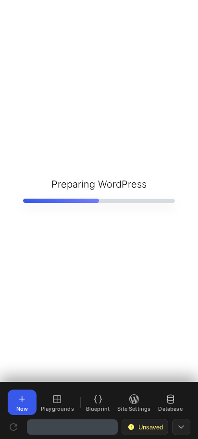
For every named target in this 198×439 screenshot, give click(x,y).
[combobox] (72, 427)
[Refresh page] (13, 427)
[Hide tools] (181, 427)
